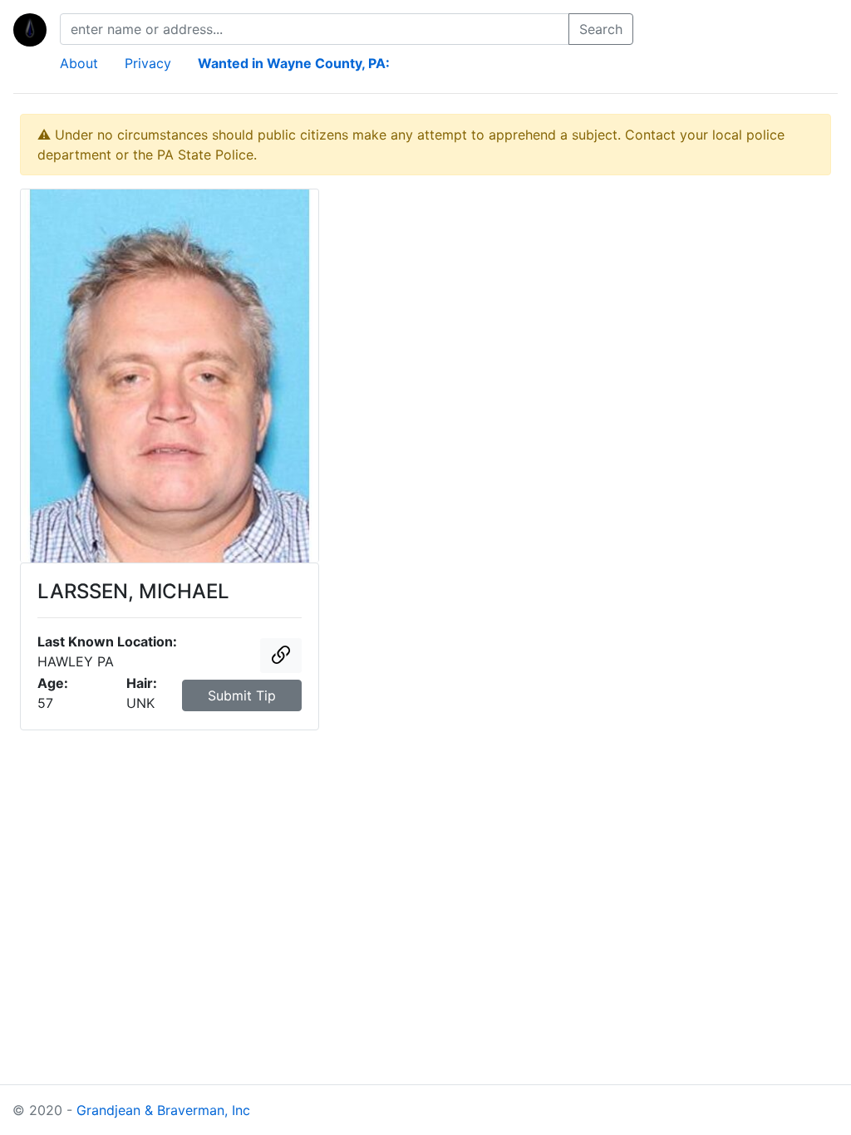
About (79, 63)
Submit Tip (242, 695)
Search (600, 29)
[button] (281, 655)
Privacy (148, 63)
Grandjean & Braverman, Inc (163, 1110)
